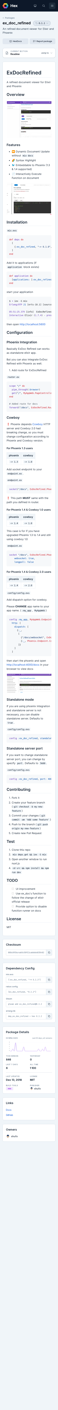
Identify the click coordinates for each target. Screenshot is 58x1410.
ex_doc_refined (17, 23)
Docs (8, 1109)
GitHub (9, 1115)
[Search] (43, 5)
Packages (10, 18)
